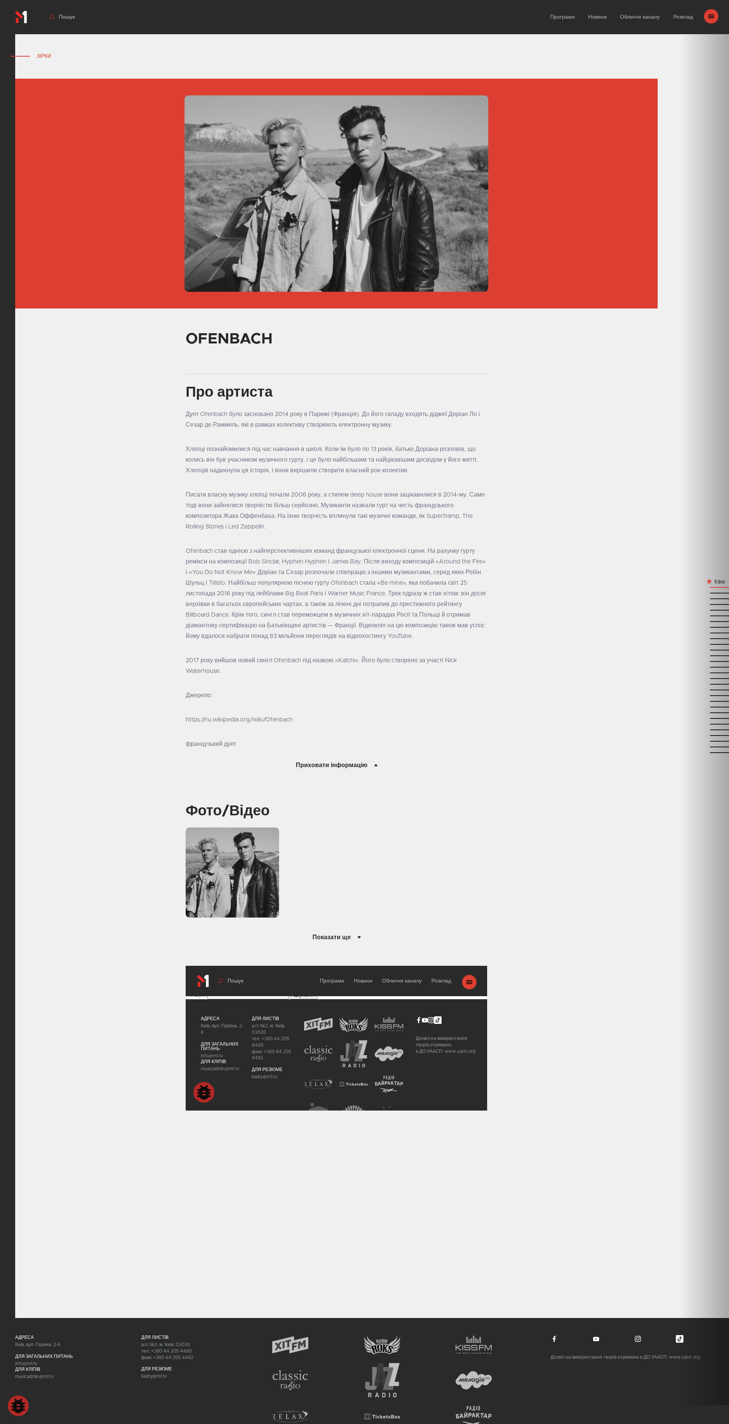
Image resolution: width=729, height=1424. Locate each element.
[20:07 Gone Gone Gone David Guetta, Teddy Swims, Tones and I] (704, 655)
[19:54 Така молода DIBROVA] (704, 678)
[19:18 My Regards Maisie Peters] (704, 735)
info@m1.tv (26, 1363)
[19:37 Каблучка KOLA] (704, 701)
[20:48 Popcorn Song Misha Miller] (704, 604)
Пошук (67, 17)
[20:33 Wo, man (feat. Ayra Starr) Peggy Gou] (704, 621)
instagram (638, 1339)
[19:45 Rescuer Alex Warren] (704, 695)
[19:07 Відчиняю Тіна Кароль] (704, 746)
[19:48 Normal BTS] (704, 689)
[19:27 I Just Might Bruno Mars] (704, 718)
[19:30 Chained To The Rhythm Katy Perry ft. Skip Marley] (704, 712)
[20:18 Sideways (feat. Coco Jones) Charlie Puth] (704, 644)
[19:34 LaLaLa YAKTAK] (704, 706)
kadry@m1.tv (154, 1376)
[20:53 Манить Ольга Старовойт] (704, 592)
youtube (596, 1339)
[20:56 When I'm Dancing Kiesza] (704, 587)
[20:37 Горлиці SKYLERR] (704, 615)
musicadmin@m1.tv (34, 1376)
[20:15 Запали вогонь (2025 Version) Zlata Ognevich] (704, 649)
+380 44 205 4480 (171, 1351)
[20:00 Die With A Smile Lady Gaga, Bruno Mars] (704, 666)
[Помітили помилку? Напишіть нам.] (18, 1405)
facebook (554, 1339)
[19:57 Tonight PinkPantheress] (704, 672)
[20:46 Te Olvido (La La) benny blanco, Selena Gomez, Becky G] (704, 609)
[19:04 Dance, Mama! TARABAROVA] (704, 752)
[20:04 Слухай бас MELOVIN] (704, 661)
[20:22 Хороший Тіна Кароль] (704, 638)
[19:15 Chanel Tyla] (704, 741)
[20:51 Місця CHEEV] (704, 598)
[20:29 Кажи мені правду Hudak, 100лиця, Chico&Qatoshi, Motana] (704, 627)
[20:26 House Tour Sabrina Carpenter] (704, 632)
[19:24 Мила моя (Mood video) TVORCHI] (704, 723)
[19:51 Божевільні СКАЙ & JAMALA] (704, 684)
